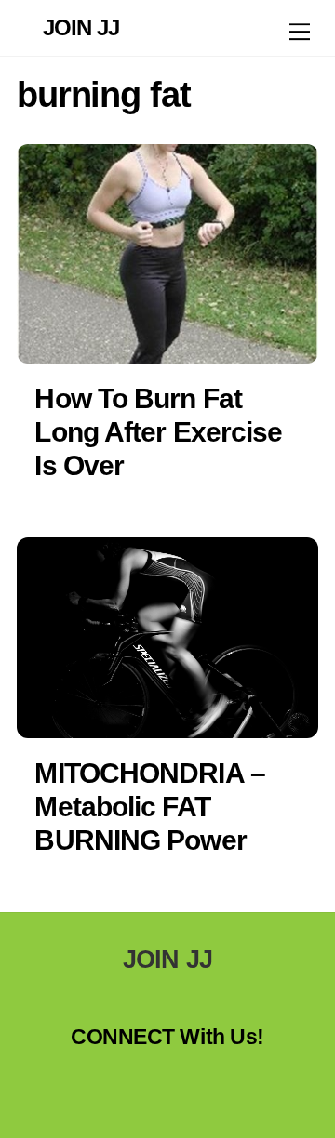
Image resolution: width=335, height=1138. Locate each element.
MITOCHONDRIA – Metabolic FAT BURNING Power (149, 806)
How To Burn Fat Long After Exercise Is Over (158, 432)
